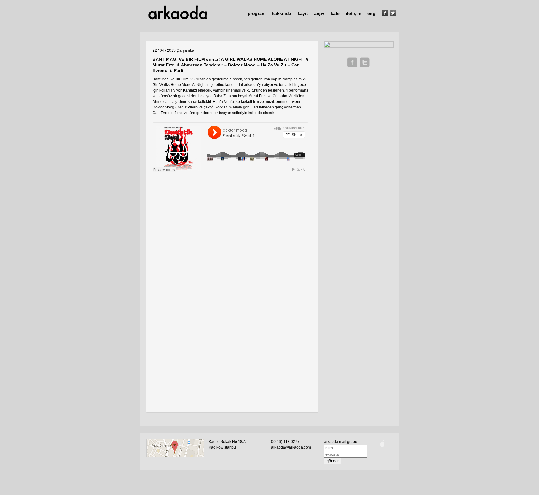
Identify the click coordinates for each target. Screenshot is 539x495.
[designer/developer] (382, 447)
